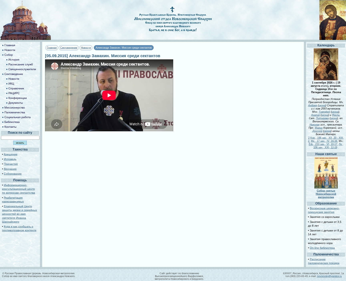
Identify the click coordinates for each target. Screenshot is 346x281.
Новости (86, 47)
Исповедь (10, 159)
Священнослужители (22, 69)
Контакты (10, 126)
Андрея (312, 105)
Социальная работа (17, 117)
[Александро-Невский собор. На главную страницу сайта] (25, 39)
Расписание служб (20, 64)
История (13, 59)
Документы (15, 102)
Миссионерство (14, 107)
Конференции (17, 98)
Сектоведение (68, 47)
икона (322, 105)
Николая (315, 124)
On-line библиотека (322, 247)
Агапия (315, 115)
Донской (317, 131)
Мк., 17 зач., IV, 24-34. (324, 141)
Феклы (336, 115)
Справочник (16, 88)
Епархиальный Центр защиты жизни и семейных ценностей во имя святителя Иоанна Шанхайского (19, 214)
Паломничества (14, 112)
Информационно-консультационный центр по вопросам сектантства (18, 188)
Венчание (10, 168)
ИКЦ (11, 83)
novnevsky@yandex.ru (329, 276)
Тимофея (324, 111)
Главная (52, 47)
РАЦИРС (14, 93)
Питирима (322, 118)
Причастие (11, 163)
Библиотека (12, 122)
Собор (8, 54)
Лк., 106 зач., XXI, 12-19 (328, 146)
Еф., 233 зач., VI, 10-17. (323, 144)
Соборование (13, 173)
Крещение (10, 154)
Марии (319, 127)
